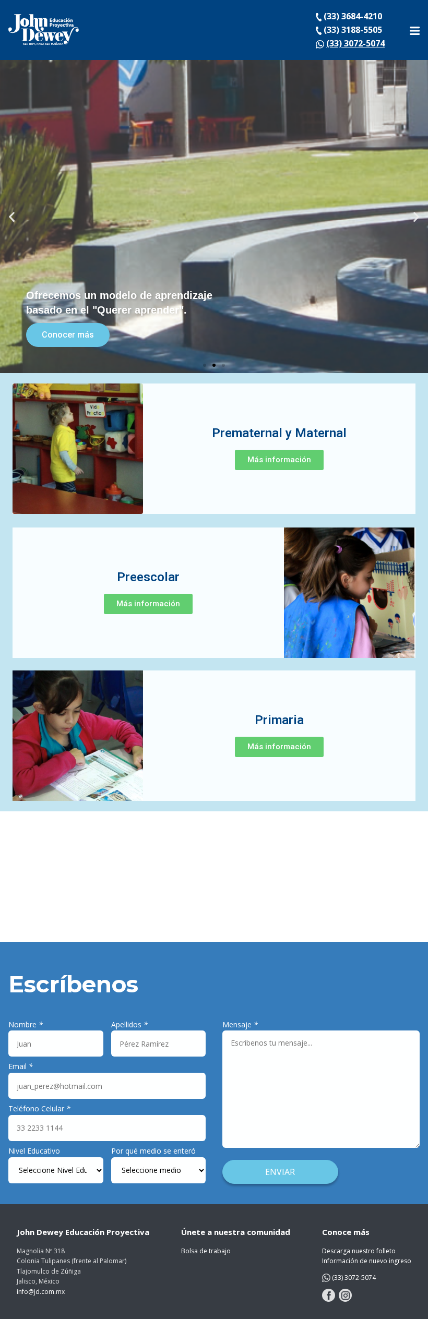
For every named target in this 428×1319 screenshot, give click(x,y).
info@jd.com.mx (41, 1291)
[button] (204, 365)
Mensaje (240, 1024)
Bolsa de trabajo (206, 1250)
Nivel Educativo (34, 1151)
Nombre (25, 1024)
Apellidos (129, 1024)
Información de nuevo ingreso (366, 1260)
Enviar (280, 1172)
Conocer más (68, 335)
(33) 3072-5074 (355, 43)
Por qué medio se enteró (153, 1151)
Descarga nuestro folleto (359, 1250)
